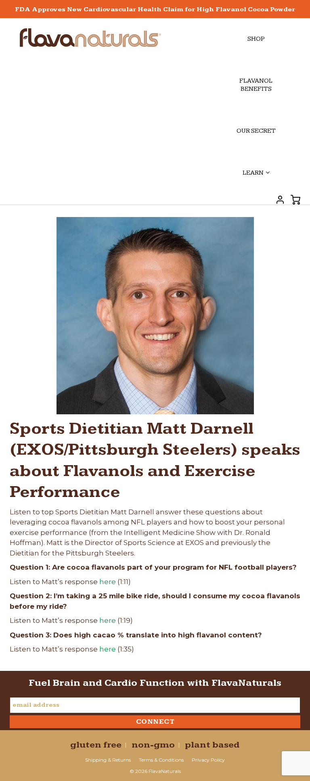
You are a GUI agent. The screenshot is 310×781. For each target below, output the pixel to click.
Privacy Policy (208, 760)
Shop (256, 39)
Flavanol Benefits (255, 85)
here (107, 582)
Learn (253, 173)
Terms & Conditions (161, 760)
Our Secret (256, 131)
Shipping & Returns (108, 760)
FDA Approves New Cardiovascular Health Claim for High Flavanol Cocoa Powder (155, 9)
